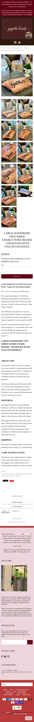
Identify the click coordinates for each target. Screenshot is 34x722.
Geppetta (7, 712)
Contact (17, 694)
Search (5, 689)
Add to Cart (17, 276)
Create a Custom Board (22, 689)
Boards (3, 471)
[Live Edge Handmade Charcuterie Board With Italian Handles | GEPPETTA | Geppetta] (9, 109)
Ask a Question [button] (18, 506)
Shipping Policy (10, 693)
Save (12, 481)
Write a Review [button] (18, 502)
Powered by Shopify (22, 714)
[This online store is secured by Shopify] (17, 709)
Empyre (15, 714)
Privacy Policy (26, 694)
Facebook (27, 534)
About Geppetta (8, 694)
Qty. (2, 265)
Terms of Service (21, 693)
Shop (11, 689)
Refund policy (22, 691)
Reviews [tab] (4, 511)
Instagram (18, 534)
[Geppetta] (17, 28)
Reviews (8, 691)
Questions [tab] (15, 511)
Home (3, 48)
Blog (14, 691)
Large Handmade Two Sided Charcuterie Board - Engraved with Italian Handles (16, 475)
